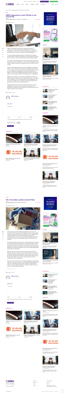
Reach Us (34, 1)
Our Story (25, 1)
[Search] (57, 4)
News (23, 4)
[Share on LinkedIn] (9, 22)
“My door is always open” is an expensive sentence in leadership (50, 76)
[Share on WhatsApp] (13, 22)
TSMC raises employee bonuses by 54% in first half (13, 145)
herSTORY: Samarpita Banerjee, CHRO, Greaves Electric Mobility (52, 108)
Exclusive (18, 4)
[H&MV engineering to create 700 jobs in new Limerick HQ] (23, 35)
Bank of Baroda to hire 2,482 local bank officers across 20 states (13, 159)
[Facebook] (3, 54)
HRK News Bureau (13, 19)
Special (27, 4)
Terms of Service (56, 391)
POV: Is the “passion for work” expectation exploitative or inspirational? (52, 96)
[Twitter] (3, 52)
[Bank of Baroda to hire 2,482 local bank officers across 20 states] (14, 152)
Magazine (32, 4)
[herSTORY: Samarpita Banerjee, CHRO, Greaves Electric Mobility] (45, 108)
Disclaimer (43, 391)
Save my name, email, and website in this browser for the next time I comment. (20, 119)
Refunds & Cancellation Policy (49, 391)
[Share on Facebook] (11, 22)
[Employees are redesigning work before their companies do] (50, 52)
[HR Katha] (10, 4)
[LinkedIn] (3, 50)
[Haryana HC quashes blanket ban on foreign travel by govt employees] (32, 152)
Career (38, 1)
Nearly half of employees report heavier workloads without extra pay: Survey (31, 145)
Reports (37, 4)
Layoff (7, 197)
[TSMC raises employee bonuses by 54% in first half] (14, 138)
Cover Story (48, 382)
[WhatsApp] (3, 56)
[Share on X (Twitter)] (10, 22)
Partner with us (30, 1)
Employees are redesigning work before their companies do (50, 59)
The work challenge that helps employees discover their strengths (52, 102)
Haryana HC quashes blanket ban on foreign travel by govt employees (32, 159)
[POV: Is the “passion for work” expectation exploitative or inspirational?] (45, 96)
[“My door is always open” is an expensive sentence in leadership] (50, 69)
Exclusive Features (49, 380)
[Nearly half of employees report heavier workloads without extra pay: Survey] (32, 138)
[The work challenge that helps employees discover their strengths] (45, 102)
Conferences (43, 4)
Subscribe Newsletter (44, 1)
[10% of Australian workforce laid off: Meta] (23, 218)
